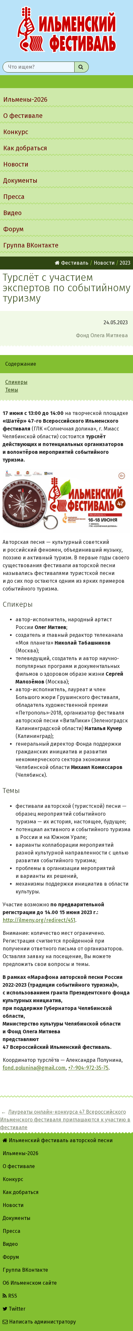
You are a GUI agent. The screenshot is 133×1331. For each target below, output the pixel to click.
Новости (15, 164)
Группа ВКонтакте (30, 245)
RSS (12, 1296)
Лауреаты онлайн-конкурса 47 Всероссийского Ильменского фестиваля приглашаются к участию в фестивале (65, 1119)
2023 (125, 263)
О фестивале (23, 116)
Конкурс (15, 132)
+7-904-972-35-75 (88, 1068)
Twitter (16, 1309)
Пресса (14, 197)
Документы (20, 180)
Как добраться (25, 148)
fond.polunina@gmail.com (34, 1068)
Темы (11, 390)
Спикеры (16, 382)
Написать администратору (42, 1322)
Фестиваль (74, 263)
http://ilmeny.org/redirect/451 (39, 920)
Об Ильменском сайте (30, 1283)
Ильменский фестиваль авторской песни (66, 29)
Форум (13, 229)
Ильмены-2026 (25, 99)
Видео (12, 213)
